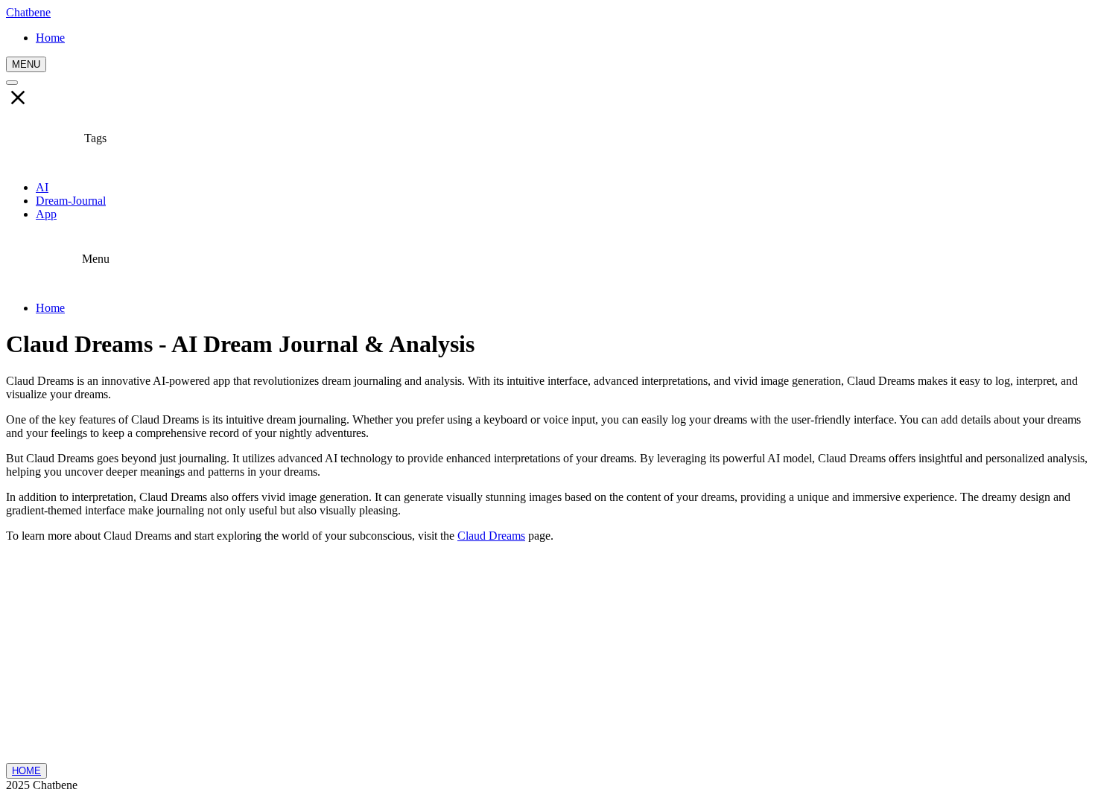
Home (50, 307)
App (46, 214)
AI (42, 187)
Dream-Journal (71, 200)
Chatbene (28, 12)
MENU (26, 64)
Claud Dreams (491, 535)
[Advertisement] (547, 659)
